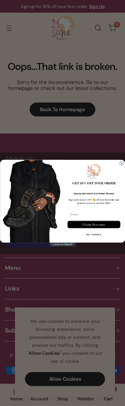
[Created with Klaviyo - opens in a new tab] (62, 244)
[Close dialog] (122, 163)
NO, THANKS (93, 234)
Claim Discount (93, 224)
